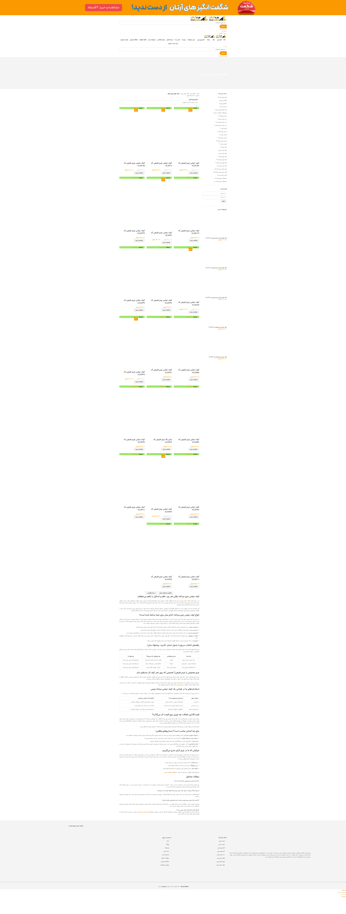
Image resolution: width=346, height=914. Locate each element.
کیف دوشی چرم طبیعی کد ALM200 (188, 578)
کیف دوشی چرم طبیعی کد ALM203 (188, 232)
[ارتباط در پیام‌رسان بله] (341, 903)
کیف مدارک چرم (221, 865)
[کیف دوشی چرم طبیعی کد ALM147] (159, 261)
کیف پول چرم (221, 848)
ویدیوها (167, 848)
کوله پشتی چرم (221, 858)
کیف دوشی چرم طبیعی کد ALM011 (161, 164)
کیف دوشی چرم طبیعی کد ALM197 (188, 508)
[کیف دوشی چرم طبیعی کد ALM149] (132, 261)
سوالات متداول (165, 858)
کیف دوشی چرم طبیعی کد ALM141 (161, 234)
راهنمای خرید (165, 855)
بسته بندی (166, 851)
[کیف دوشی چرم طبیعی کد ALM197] (186, 468)
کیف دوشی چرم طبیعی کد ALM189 (188, 304)
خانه (168, 841)
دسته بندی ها (223, 837)
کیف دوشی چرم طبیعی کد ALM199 (134, 441)
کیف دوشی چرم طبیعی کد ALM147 (161, 302)
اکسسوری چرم (221, 851)
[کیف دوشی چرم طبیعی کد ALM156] (186, 331)
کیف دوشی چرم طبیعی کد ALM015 (134, 164)
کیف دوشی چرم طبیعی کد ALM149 (134, 302)
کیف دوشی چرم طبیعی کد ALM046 (188, 164)
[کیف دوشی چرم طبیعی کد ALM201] (132, 468)
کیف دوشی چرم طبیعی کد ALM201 (134, 508)
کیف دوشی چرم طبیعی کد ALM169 (134, 373)
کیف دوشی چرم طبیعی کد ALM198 (161, 578)
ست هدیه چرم (221, 855)
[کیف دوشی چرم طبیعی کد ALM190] (159, 331)
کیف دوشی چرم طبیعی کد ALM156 (188, 371)
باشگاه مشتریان (165, 862)
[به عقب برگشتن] (224, 70)
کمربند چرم (222, 841)
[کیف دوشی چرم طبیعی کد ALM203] (186, 191)
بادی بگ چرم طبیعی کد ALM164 (162, 441)
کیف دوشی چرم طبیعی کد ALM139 (134, 232)
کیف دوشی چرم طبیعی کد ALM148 (161, 510)
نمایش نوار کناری (193, 99)
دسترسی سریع (167, 837)
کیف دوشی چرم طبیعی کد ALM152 (188, 441)
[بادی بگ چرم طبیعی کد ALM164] (159, 400)
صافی (223, 201)
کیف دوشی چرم (221, 862)
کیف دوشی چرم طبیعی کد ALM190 (161, 371)
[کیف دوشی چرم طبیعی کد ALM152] (186, 400)
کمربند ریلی (222, 844)
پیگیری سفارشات (164, 865)
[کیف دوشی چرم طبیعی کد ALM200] (186, 537)
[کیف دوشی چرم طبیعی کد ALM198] (159, 537)
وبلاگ (167, 844)
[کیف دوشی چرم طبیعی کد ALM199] (132, 400)
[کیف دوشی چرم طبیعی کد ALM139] (132, 191)
